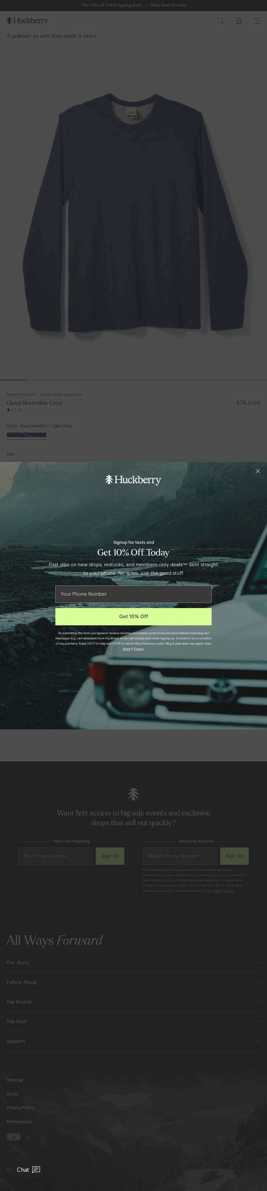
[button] (28, 1170)
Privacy (139, 648)
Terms (126, 648)
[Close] (257, 471)
